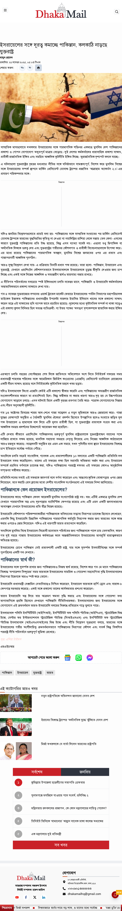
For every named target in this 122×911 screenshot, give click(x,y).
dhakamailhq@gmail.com (84, 894)
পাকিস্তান (7, 673)
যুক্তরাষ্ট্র (37, 673)
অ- (30, 67)
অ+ (22, 67)
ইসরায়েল (22, 673)
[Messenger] (89, 657)
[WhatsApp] (79, 658)
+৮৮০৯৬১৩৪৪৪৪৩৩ (80, 888)
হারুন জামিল (39, 889)
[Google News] (67, 657)
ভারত (50, 673)
